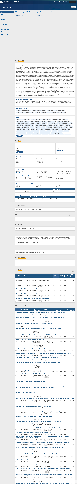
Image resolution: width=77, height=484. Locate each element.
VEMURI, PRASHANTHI (38, 434)
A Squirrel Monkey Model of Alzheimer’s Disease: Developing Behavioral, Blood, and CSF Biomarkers (38, 421)
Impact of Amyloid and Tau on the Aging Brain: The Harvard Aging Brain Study (33, 416)
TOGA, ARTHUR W (37, 382)
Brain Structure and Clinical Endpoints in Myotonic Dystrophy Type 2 (31, 348)
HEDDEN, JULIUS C (20, 147)
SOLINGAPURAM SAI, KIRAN (37, 403)
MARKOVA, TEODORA (38, 466)
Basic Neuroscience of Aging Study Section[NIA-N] (23, 175)
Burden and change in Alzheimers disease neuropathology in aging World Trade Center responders (38, 328)
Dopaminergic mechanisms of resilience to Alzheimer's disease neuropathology (34, 323)
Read (19, 135)
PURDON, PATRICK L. (38, 477)
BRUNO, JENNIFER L (37, 355)
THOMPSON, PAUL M (38, 407)
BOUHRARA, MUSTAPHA (37, 445)
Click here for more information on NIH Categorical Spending (61, 194)
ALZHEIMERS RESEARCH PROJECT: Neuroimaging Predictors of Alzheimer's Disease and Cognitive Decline (40, 312)
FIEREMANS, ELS (37, 336)
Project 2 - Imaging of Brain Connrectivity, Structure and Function (30, 381)
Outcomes (4, 24)
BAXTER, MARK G (37, 400)
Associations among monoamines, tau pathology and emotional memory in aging (34, 464)
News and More (5, 29)
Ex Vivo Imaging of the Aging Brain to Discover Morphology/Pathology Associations (34, 459)
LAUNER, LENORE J (37, 359)
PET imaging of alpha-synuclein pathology (25, 392)
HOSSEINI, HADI (37, 371)
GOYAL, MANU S (37, 451)
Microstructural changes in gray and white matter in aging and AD (30, 370)
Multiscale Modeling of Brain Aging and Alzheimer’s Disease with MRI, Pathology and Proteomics (38, 334)
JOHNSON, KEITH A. (37, 414)
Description (4, 12)
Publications (5, 19)
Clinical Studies (5, 26)
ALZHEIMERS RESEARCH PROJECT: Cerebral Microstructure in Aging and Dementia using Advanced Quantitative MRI (42, 442)
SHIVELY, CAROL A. (37, 401)
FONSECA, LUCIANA (37, 439)
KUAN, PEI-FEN (36, 331)
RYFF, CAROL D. (36, 341)
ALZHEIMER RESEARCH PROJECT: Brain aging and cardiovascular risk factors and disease (36, 357)
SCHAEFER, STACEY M (38, 346)
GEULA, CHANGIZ (37, 365)
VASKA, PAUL (36, 332)
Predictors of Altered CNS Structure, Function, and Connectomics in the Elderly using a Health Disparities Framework (42, 468)
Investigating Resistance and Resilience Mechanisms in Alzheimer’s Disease (33, 432)
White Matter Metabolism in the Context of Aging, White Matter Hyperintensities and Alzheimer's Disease (39, 447)
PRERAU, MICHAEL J (38, 481)
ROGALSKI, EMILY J (37, 364)
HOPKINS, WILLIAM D (38, 423)
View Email (19, 152)
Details (3, 14)
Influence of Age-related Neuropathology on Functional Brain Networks (32, 279)
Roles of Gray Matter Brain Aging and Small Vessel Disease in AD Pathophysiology (34, 373)
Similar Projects (5, 34)
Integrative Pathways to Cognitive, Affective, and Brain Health (29, 339)
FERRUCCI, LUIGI (37, 314)
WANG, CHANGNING (37, 396)
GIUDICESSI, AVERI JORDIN (36, 457)
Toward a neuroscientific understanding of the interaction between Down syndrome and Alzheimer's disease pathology (43, 353)
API (59, 2)
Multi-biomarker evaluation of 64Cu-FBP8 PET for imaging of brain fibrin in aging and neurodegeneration (39, 411)
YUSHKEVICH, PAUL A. (38, 461)
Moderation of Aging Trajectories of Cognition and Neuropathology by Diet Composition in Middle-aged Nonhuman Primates (44, 398)
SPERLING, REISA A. (37, 417)
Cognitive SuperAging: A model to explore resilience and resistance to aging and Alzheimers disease (38, 362)
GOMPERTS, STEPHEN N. (38, 394)
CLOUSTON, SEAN (37, 329)
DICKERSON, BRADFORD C (38, 479)
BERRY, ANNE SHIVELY (38, 325)
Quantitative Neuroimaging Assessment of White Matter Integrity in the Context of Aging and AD (37, 427)
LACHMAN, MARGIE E (38, 345)
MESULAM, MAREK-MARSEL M (37, 367)
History (3, 31)
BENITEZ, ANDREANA (38, 429)
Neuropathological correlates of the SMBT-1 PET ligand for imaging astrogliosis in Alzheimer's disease (39, 317)
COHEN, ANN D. (36, 470)
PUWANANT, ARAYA (37, 350)
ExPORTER (65, 2)
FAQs (55, 2)
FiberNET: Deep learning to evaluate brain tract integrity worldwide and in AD (33, 406)
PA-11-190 (18, 172)
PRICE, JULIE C (36, 412)
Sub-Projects (5, 17)
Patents (3, 22)
